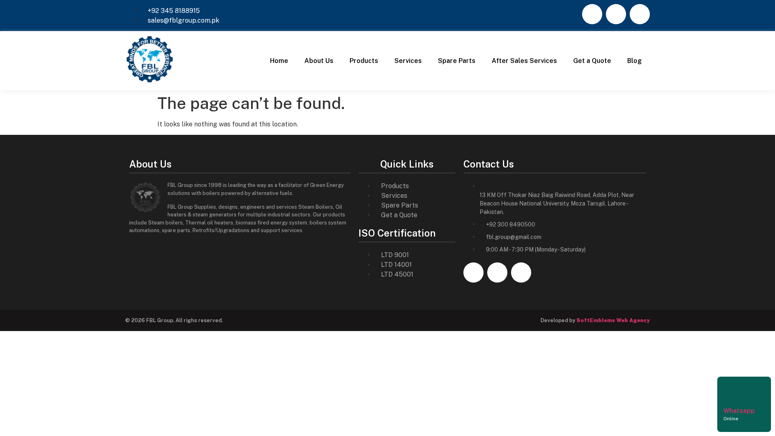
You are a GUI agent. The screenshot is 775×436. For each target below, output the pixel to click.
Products (364, 61)
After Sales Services (524, 61)
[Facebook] (592, 14)
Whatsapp (739, 411)
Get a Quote (592, 61)
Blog (634, 61)
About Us (318, 61)
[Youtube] (640, 14)
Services (408, 61)
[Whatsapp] (733, 391)
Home (279, 61)
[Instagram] (616, 14)
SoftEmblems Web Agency (613, 320)
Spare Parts (456, 61)
